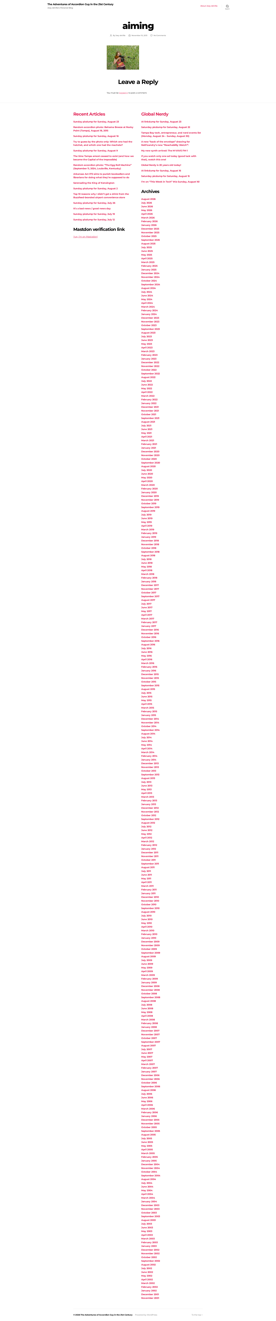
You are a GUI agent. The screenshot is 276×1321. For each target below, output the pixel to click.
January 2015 (148, 715)
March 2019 (147, 529)
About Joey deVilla (208, 6)
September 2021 (150, 418)
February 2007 (149, 1067)
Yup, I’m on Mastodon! (85, 236)
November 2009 (150, 945)
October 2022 (149, 369)
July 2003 (146, 1223)
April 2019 (146, 525)
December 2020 (150, 451)
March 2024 (148, 306)
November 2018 (150, 544)
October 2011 (148, 860)
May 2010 (146, 923)
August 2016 (148, 644)
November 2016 (150, 633)
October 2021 (148, 414)
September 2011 (150, 863)
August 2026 (148, 199)
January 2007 (149, 1071)
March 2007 (148, 1064)
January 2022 (148, 403)
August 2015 (148, 689)
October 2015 (148, 681)
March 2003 (148, 1238)
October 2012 (148, 815)
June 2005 (147, 1142)
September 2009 (150, 952)
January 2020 (149, 492)
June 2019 (146, 518)
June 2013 (146, 785)
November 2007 (150, 1034)
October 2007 (149, 1038)
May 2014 (146, 745)
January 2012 (148, 848)
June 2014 (147, 741)
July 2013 (146, 782)
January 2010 (148, 938)
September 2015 (150, 685)
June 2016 (146, 652)
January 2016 (148, 670)
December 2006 (150, 1075)
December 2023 (150, 318)
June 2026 (147, 206)
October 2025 (149, 236)
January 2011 (148, 893)
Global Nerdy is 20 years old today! (161, 165)
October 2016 (148, 637)
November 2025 (150, 232)
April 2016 (146, 659)
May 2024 (146, 299)
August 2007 (148, 1045)
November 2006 (150, 1079)
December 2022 (150, 362)
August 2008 (148, 1001)
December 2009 (150, 941)
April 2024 (147, 303)
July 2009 (146, 960)
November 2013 (150, 767)
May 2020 (146, 477)
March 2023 (147, 351)
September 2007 (150, 1042)
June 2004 (147, 1186)
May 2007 (146, 1056)
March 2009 (148, 975)
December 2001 (150, 1294)
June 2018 (147, 563)
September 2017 (150, 596)
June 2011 (146, 874)
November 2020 (150, 455)
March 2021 (147, 440)
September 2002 (150, 1261)
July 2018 (146, 559)
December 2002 (150, 1249)
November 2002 (150, 1253)
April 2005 (147, 1149)
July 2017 (146, 603)
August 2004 (148, 1179)
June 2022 (147, 384)
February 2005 (149, 1157)
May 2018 (146, 566)
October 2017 (148, 592)
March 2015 (147, 707)
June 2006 (147, 1097)
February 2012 (149, 845)
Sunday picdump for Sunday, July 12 (94, 219)
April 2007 (147, 1060)
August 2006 (148, 1090)
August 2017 (148, 600)
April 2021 (146, 436)
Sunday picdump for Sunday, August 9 (95, 150)
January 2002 (149, 1290)
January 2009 (149, 982)
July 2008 (146, 1004)
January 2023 (148, 358)
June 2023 (147, 340)
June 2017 (146, 607)
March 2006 (148, 1108)
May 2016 (146, 655)
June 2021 (146, 429)
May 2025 (146, 254)
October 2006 (149, 1082)
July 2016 (146, 648)
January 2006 (149, 1116)
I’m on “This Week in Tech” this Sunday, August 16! (170, 181)
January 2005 (149, 1160)
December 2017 (150, 585)
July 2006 (146, 1094)
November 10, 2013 (139, 35)
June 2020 (147, 473)
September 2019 (150, 507)
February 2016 (149, 667)
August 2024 (148, 288)
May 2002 (146, 1275)
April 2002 (147, 1279)
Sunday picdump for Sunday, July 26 (94, 203)
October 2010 (148, 904)
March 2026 (147, 217)
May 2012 (146, 834)
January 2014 (148, 759)
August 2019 (148, 511)
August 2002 (148, 1264)
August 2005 (148, 1134)
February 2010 (149, 934)
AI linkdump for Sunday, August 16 (161, 170)
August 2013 (148, 778)
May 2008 (146, 1012)
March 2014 (147, 752)
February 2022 (149, 399)
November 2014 (150, 722)
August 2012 (148, 822)
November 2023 (150, 321)
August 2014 (148, 733)
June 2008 (147, 1008)
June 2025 (147, 251)
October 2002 (149, 1257)
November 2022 (150, 366)
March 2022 (147, 396)
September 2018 (150, 551)
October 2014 (148, 726)
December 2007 (150, 1030)
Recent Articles (89, 114)
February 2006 (149, 1112)
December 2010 (150, 897)
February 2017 (149, 622)
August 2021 (148, 421)
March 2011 (147, 886)
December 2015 (150, 674)
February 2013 (149, 800)
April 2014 (146, 748)
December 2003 (150, 1205)
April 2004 (147, 1194)
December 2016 (150, 629)
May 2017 (146, 611)
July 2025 (146, 247)
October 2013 (148, 770)
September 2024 (150, 284)
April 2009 (147, 971)
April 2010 (146, 926)
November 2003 (150, 1209)
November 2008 (150, 990)
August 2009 (148, 956)
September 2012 (150, 819)
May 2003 (146, 1231)
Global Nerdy (154, 114)
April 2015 (146, 704)
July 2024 (146, 292)
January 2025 (149, 269)
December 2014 (150, 718)
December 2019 (150, 496)
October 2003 (149, 1212)
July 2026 (146, 202)
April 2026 (147, 214)
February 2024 (149, 310)
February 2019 (149, 533)
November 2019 (150, 499)
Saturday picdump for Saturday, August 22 (165, 127)
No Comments (160, 35)
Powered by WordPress (146, 1315)
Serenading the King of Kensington (93, 183)
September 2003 (150, 1216)
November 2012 (150, 811)
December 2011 (149, 852)
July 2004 (146, 1183)
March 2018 (147, 574)
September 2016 (150, 641)
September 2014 (150, 730)
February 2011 (149, 889)
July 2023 (146, 336)
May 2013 (146, 789)
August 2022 (148, 377)
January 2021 (148, 448)
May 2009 (146, 967)
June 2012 (146, 830)
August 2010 (148, 912)
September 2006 (150, 1086)
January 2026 (149, 225)
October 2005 (149, 1127)
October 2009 (149, 949)
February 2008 (149, 1023)
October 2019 (148, 503)
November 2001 (150, 1298)
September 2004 (150, 1175)
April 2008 (147, 1016)
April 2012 (146, 837)
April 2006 (147, 1105)
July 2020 (146, 470)
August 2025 (148, 243)
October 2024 (149, 280)
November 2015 (150, 678)
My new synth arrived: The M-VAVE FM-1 (164, 150)
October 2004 (149, 1171)
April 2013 (146, 793)
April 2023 (146, 347)
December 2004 (150, 1164)
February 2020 (149, 488)
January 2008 (149, 1027)
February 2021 (149, 444)
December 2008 (150, 986)
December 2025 (150, 228)
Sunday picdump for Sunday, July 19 (94, 214)
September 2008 (150, 997)
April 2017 (146, 615)
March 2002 (148, 1283)
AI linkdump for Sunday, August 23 (161, 121)
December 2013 (150, 763)
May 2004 (146, 1190)
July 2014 (146, 737)
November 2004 (150, 1168)
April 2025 (147, 258)
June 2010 (147, 919)
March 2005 (148, 1153)
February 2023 (149, 355)
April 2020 (147, 481)
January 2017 (148, 626)
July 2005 (146, 1138)
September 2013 (150, 774)
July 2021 (146, 425)
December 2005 (150, 1119)
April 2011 (146, 882)
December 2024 (150, 273)
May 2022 (146, 388)
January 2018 (148, 581)
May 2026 (146, 210)
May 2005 (146, 1146)
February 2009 (149, 978)
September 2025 (150, 240)
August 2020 (148, 466)
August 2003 (148, 1220)
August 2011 (148, 867)
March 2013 (147, 797)
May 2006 (146, 1101)
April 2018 (146, 570)
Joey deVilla (120, 35)
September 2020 (150, 462)
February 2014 (149, 756)
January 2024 (149, 314)
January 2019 (148, 537)
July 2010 (146, 915)
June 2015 (146, 696)
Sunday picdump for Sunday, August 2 (95, 188)
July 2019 (146, 514)
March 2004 (148, 1197)
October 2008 (149, 993)
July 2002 (146, 1268)
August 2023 (148, 332)
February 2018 (149, 577)
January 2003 (149, 1246)
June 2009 (147, 964)
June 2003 (147, 1227)
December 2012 (150, 808)
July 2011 (146, 871)
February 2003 (149, 1242)
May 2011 (146, 878)
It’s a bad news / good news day (92, 208)
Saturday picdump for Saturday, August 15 (165, 176)
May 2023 (146, 344)
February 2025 (149, 266)
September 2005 (150, 1131)
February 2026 (149, 221)
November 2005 (150, 1123)
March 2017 (147, 618)
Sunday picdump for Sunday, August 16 (95, 136)
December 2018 (150, 540)
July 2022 (146, 381)
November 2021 (150, 410)
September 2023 (150, 329)
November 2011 (149, 856)
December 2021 (150, 407)
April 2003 (147, 1235)
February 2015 (149, 711)
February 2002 (149, 1287)
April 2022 (146, 392)
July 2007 (146, 1049)
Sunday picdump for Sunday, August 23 (96, 121)
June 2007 (147, 1053)
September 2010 (150, 908)
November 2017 (150, 589)
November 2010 (150, 900)
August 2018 (148, 555)
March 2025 (147, 262)
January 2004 (149, 1201)
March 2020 (148, 485)
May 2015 (146, 700)
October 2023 (149, 325)
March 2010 (147, 930)
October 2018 (148, 548)
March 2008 (148, 1019)
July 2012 (146, 826)
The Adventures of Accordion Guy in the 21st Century (80, 4)
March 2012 (147, 841)
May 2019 (146, 522)
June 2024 (147, 295)
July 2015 (146, 693)
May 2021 (146, 433)
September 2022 (150, 373)
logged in (123, 93)
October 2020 (149, 459)
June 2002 (147, 1272)
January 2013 (148, 804)
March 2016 (147, 663)
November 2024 (150, 277)
